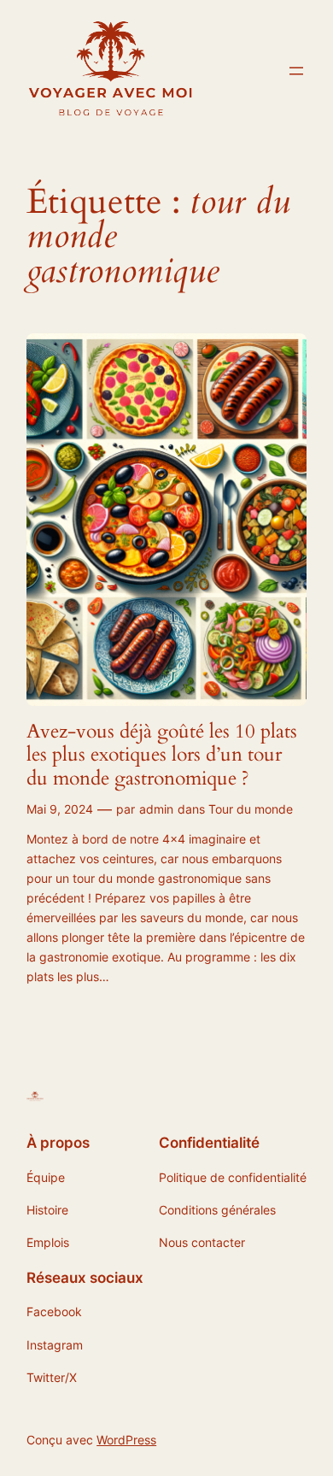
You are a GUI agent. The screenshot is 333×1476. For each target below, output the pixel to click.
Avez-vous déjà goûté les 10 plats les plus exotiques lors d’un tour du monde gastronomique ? (161, 755)
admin (156, 809)
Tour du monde (250, 809)
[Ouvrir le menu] (296, 71)
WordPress (126, 1439)
